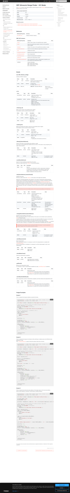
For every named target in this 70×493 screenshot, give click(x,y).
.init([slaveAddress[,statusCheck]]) (62, 14)
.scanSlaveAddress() (20, 48)
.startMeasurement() (20, 54)
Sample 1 (59, 23)
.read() (18, 44)
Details (58, 7)
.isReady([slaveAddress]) (61, 12)
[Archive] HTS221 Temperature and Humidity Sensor (8, 34)
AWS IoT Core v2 (6, 44)
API (52, 1)
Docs (49, 1)
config (39, 84)
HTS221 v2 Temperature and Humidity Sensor (7, 27)
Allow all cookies (62, 485)
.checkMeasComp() (20, 55)
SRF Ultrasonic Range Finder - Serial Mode (8, 24)
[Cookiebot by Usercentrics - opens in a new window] (6, 491)
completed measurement (45, 181)
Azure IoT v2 (5, 45)
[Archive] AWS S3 (6, 48)
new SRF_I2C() (19, 35)
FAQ (54, 1)
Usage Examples (59, 22)
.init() (18, 50)
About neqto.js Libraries (6, 19)
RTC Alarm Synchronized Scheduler (7, 40)
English (46, 1)
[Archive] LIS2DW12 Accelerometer (6, 36)
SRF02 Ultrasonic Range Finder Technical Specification (28, 23)
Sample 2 (59, 24)
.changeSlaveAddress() (21, 52)
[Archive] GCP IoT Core (7, 47)
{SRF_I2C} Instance (60, 6)
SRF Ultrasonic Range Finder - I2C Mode (8, 31)
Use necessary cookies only (62, 490)
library (19, 7)
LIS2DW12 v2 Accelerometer (7, 29)
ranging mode (31, 272)
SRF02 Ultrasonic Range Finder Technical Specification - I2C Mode (30, 25)
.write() (18, 42)
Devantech (43, 7)
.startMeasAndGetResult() (21, 59)
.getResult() (19, 57)
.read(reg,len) (59, 11)
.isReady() (19, 47)
